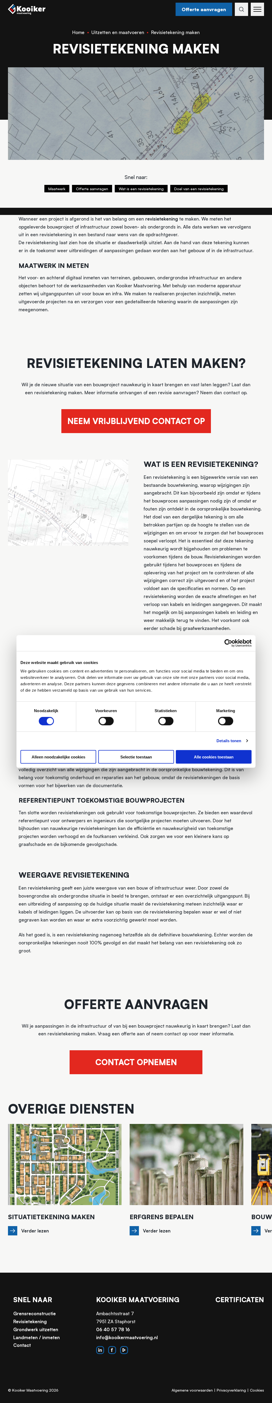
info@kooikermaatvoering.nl (127, 1337)
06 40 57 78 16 (113, 1329)
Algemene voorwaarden (192, 1390)
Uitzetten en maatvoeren (117, 32)
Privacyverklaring (231, 1390)
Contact (22, 1345)
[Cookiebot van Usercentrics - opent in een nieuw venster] (228, 643)
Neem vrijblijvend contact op (136, 421)
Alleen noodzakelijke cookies (58, 756)
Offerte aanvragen (204, 9)
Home (78, 32)
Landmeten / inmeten (36, 1337)
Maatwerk (56, 188)
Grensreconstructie (34, 1313)
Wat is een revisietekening (141, 188)
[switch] (106, 721)
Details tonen (228, 740)
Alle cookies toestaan (213, 756)
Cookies (257, 1390)
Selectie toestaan (136, 756)
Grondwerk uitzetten (35, 1329)
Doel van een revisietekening (199, 188)
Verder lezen (35, 1231)
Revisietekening (30, 1321)
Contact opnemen (136, 1062)
